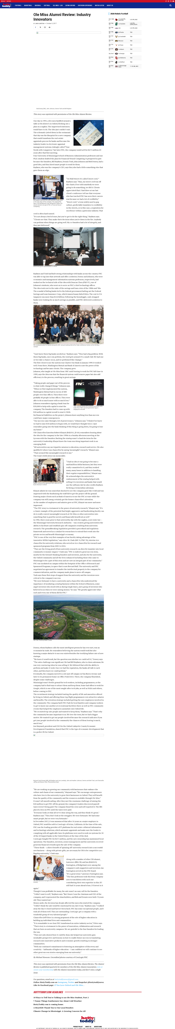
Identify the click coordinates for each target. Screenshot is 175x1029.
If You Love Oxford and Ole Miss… (69, 985)
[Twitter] (171, 1)
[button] (170, 5)
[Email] (45, 27)
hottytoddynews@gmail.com (66, 979)
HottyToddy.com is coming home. (48, 1004)
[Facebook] (166, 1)
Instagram (62, 982)
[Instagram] (168, 1)
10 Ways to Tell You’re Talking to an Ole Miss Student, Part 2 (61, 997)
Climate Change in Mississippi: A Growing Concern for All (59, 1011)
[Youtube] (173, 1)
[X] (40, 27)
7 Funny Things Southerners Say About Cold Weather (57, 1001)
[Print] (49, 27)
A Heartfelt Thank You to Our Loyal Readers (53, 1007)
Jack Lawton (39, 23)
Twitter (71, 982)
